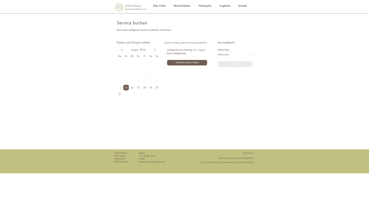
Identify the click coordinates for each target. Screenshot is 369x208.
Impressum (248, 152)
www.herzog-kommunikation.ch (239, 162)
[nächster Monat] (154, 50)
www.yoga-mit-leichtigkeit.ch (240, 158)
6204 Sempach (121, 161)
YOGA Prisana (133, 6)
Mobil (141, 153)
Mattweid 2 (119, 158)
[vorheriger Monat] (122, 50)
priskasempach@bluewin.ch (152, 161)
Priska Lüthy (119, 155)
